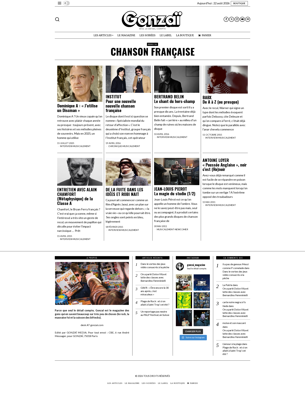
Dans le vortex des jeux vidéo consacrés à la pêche (155, 265)
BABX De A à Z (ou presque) (221, 99)
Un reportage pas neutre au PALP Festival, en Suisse (155, 313)
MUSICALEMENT (82, 146)
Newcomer (181, 229)
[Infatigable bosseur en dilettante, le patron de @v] (202, 318)
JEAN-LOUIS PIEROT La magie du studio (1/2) (174, 191)
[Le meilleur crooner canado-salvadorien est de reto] (184, 318)
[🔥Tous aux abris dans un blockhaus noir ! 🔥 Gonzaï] (184, 300)
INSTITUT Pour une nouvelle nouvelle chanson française (121, 103)
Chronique (115, 146)
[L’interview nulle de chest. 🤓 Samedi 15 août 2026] (184, 282)
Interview (66, 146)
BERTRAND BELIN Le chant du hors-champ (174, 98)
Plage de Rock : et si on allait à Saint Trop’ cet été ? (155, 303)
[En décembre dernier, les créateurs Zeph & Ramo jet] (202, 300)
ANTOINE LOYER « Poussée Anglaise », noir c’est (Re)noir (225, 165)
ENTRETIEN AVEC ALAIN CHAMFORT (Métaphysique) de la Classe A (77, 196)
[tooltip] (226, 19)
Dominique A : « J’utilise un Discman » (77, 107)
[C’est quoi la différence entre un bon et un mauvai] (202, 282)
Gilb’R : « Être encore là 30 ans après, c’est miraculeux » (155, 291)
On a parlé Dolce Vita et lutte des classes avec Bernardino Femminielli (153, 277)
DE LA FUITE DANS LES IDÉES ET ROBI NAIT (124, 191)
